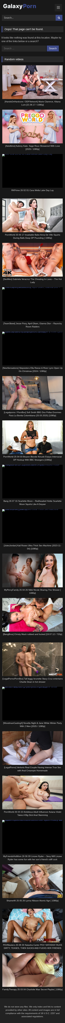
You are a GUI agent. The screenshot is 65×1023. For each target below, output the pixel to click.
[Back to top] (55, 1014)
